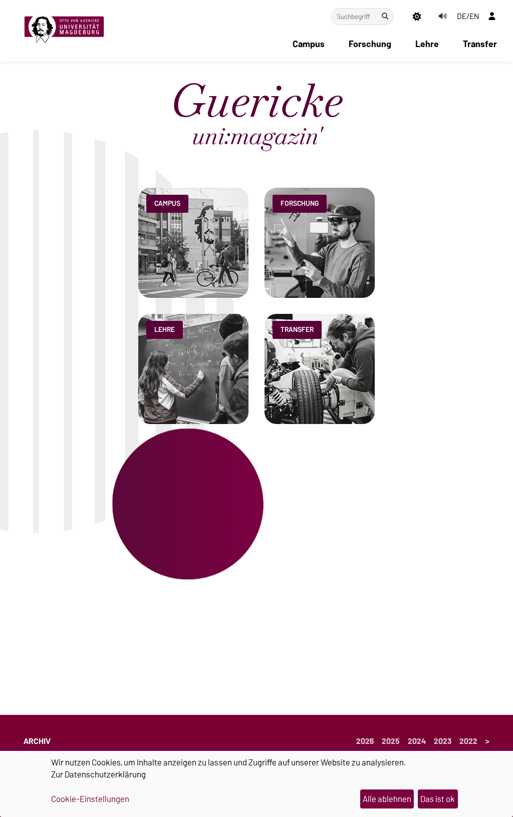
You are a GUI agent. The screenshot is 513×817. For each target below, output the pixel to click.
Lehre (427, 44)
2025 (391, 741)
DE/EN (468, 16)
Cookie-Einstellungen (90, 799)
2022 (468, 741)
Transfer (480, 44)
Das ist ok (437, 799)
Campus (309, 44)
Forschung (370, 44)
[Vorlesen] (442, 16)
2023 (442, 741)
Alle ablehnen (387, 799)
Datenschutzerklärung (105, 774)
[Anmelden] (492, 16)
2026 (365, 741)
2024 (417, 741)
